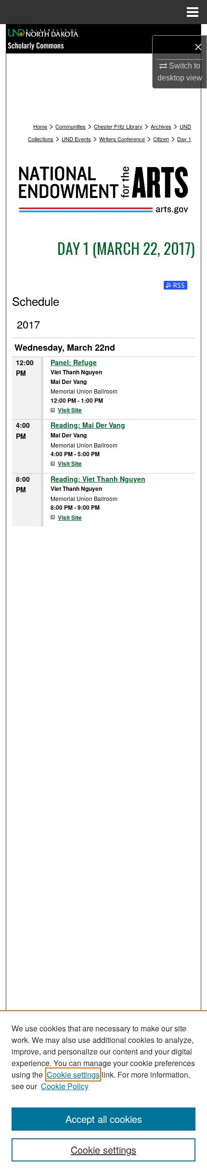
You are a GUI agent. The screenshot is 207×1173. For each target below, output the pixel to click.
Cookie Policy (65, 1086)
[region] (103, 1091)
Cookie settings (73, 1074)
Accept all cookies (103, 1119)
